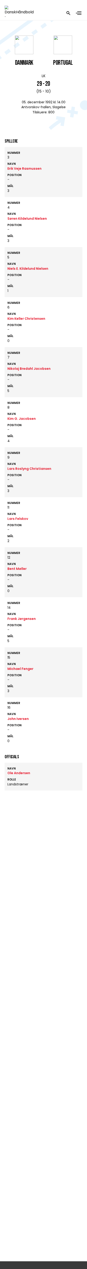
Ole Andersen (18, 773)
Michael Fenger (20, 668)
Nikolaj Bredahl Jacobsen (29, 368)
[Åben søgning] (68, 13)
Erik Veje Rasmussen (24, 168)
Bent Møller (17, 568)
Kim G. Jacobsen (21, 418)
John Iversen (18, 718)
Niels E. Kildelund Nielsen (27, 268)
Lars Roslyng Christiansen (29, 468)
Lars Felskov (17, 518)
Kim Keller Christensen (26, 318)
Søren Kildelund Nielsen (27, 218)
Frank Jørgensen (21, 618)
